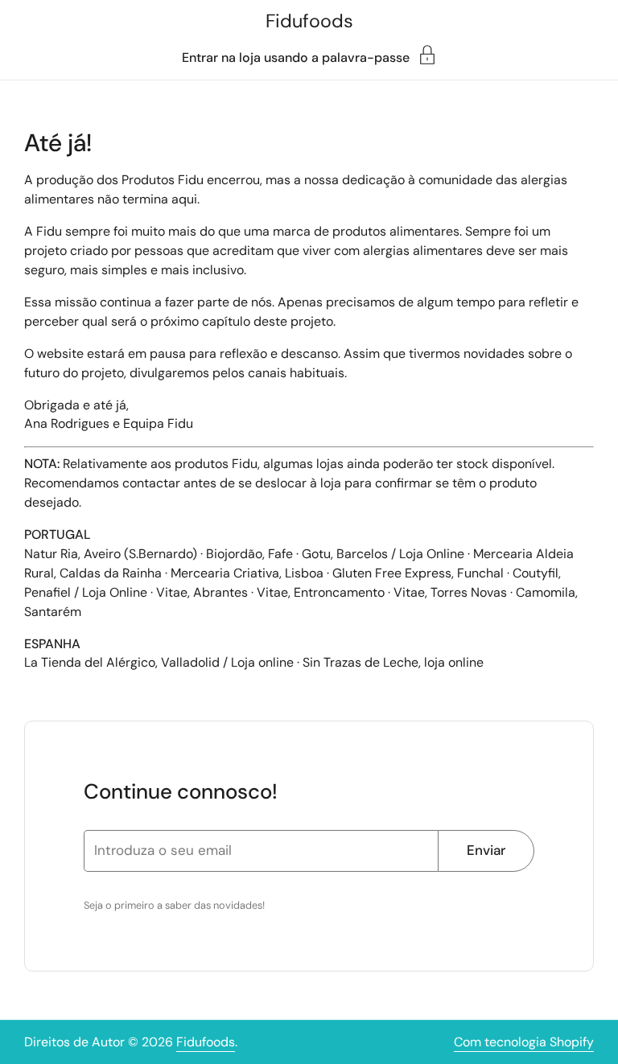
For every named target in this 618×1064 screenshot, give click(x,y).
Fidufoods (309, 21)
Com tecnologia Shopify (524, 1041)
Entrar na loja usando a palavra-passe (296, 56)
